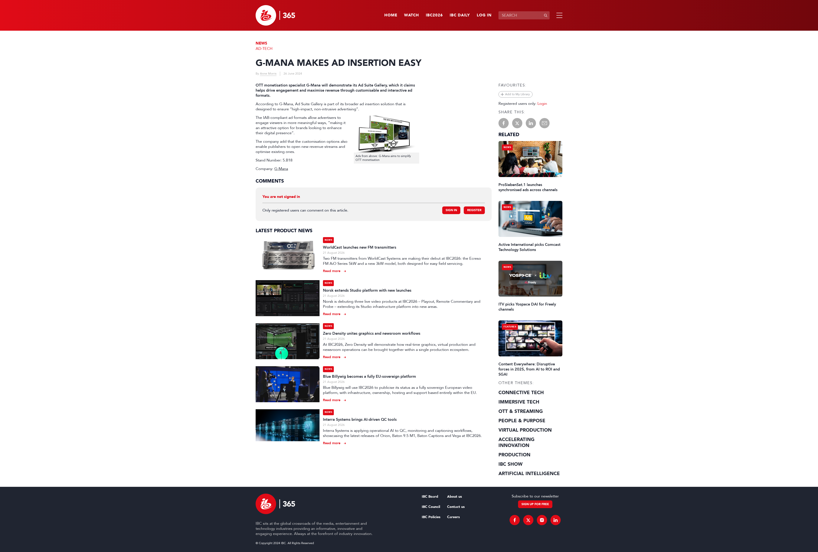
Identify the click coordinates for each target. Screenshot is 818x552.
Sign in (451, 210)
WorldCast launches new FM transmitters (359, 247)
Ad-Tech (264, 48)
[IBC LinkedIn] (555, 520)
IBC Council (431, 506)
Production (514, 455)
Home (390, 15)
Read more (331, 271)
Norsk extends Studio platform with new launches (367, 290)
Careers (453, 517)
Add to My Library (517, 94)
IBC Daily (460, 15)
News (261, 43)
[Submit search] (545, 15)
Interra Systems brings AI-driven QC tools (360, 419)
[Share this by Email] (544, 123)
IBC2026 (434, 15)
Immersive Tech (518, 402)
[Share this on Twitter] (517, 123)
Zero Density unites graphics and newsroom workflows (371, 333)
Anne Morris (268, 74)
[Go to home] (275, 15)
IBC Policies (431, 517)
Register (474, 210)
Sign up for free (535, 504)
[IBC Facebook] (515, 520)
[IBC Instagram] (542, 520)
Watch (411, 15)
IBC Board (430, 496)
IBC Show (510, 464)
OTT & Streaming (520, 411)
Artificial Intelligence (529, 473)
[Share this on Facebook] (503, 123)
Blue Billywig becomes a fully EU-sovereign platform (369, 376)
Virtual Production (525, 430)
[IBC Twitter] (528, 520)
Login (542, 103)
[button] (558, 15)
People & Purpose (521, 421)
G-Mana (281, 168)
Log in (484, 15)
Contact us (456, 506)
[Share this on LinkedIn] (531, 123)
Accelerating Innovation (516, 442)
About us (454, 496)
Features (510, 326)
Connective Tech (521, 392)
